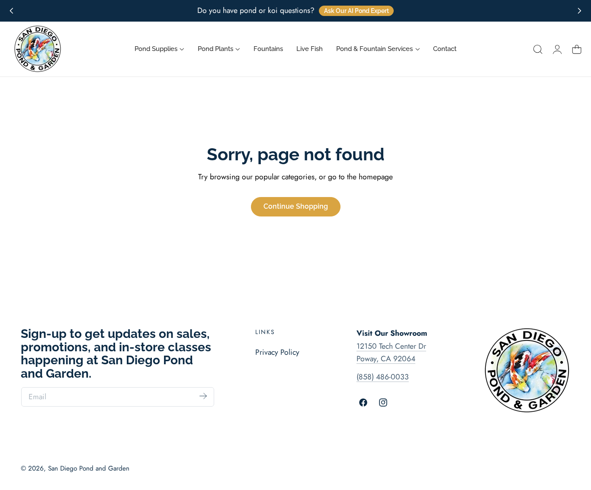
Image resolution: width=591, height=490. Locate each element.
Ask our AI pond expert (356, 10)
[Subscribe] (203, 396)
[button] (537, 49)
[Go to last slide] (11, 11)
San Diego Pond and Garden (88, 468)
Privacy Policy (277, 352)
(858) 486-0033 (383, 376)
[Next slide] (579, 11)
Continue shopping (295, 206)
